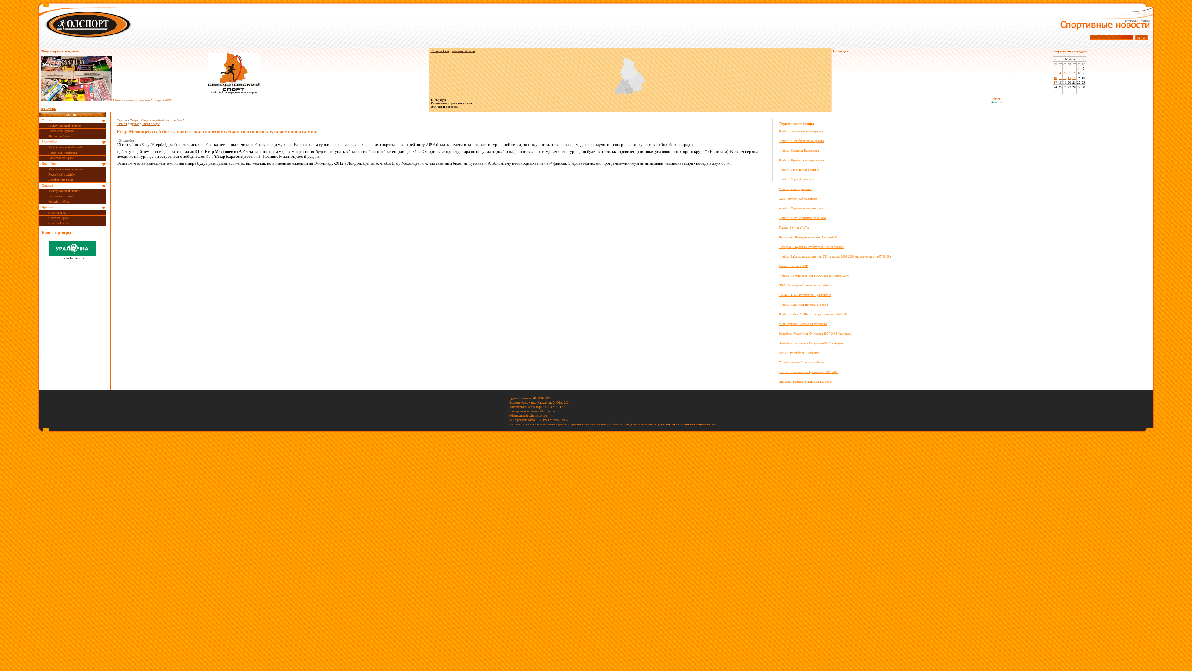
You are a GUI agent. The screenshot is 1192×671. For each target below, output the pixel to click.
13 (1069, 77)
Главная (122, 120)
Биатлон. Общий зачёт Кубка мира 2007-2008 (808, 372)
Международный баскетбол (66, 147)
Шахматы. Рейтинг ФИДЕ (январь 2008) (805, 381)
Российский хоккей (60, 196)
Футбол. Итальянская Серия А (799, 169)
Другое (47, 207)
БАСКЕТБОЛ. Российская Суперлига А (805, 295)
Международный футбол (64, 125)
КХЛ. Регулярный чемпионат (798, 198)
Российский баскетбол (62, 152)
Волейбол (49, 164)
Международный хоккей (64, 191)
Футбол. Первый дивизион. (797, 179)
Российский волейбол (62, 174)
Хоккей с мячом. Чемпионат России (802, 362)
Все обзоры (48, 109)
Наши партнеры (56, 232)
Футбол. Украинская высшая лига (801, 208)
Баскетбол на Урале (61, 158)
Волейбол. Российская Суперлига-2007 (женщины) (812, 343)
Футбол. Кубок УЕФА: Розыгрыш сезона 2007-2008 (813, 314)
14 (1074, 77)
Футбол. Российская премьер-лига (801, 131)
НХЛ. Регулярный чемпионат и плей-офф (806, 285)
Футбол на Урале (59, 136)
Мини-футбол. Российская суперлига (803, 324)
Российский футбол (61, 131)
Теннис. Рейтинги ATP (793, 266)
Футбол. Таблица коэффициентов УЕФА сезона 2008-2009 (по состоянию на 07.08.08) (835, 256)
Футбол (47, 120)
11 (1060, 77)
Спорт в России (58, 223)
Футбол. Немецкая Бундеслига (799, 150)
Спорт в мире (57, 212)
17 (1055, 82)
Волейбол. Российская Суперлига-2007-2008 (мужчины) (815, 333)
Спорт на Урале (58, 218)
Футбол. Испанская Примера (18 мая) (803, 304)
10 (1055, 77)
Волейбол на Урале (60, 179)
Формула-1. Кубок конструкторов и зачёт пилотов (811, 247)
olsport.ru (541, 415)
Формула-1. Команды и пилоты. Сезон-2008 (808, 237)
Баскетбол (49, 142)
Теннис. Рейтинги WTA (794, 227)
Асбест (177, 120)
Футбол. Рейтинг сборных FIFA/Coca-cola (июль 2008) (814, 275)
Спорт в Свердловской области (150, 120)
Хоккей (47, 185)
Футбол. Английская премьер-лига (801, 141)
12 (1064, 77)
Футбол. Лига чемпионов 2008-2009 (802, 218)
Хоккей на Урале (59, 201)
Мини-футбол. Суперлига (795, 189)
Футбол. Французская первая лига (801, 160)
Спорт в (453, 51)
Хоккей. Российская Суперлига (799, 352)
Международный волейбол (66, 169)
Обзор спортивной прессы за (142, 100)
